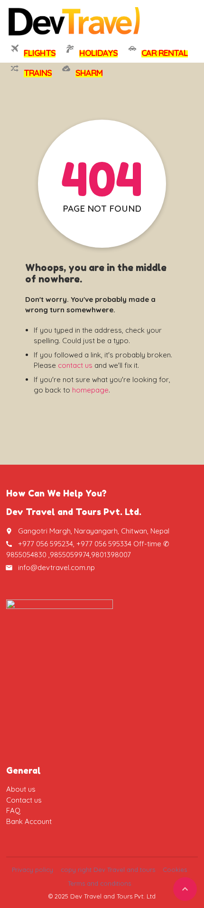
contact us (75, 365)
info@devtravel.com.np (56, 567)
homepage (90, 389)
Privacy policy (32, 869)
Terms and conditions (99, 883)
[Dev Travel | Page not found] (75, 21)
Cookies (175, 869)
